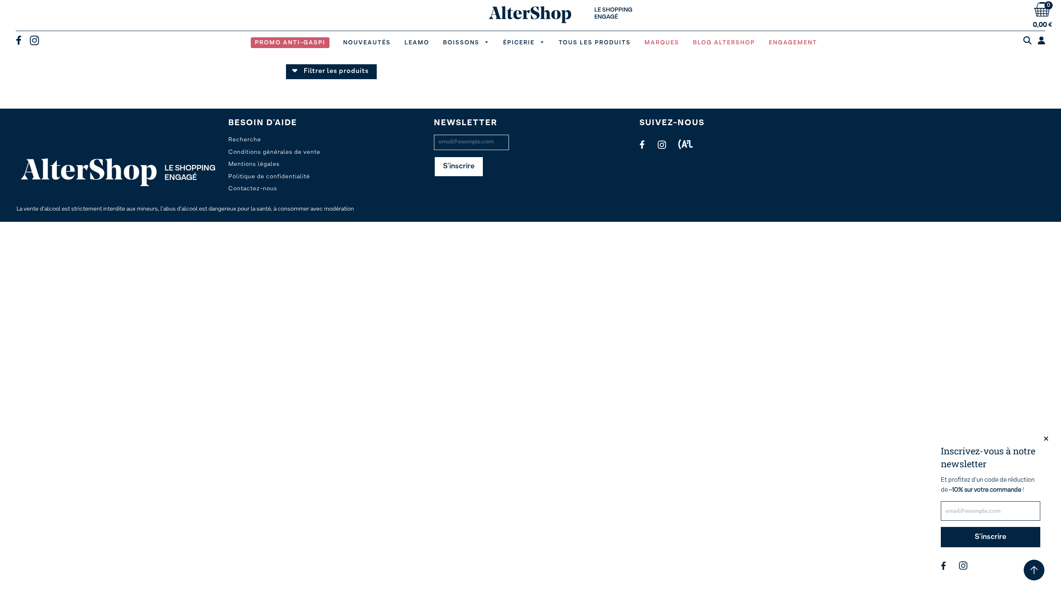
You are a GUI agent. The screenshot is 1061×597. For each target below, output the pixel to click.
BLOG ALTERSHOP (724, 43)
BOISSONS (462, 43)
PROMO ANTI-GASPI (290, 43)
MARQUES (661, 43)
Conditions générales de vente (274, 152)
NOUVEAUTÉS (367, 43)
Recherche (244, 140)
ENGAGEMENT (793, 43)
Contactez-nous (252, 189)
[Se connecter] (1041, 41)
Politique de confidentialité (269, 177)
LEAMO (417, 43)
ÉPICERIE (520, 43)
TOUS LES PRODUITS (595, 43)
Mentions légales (254, 164)
